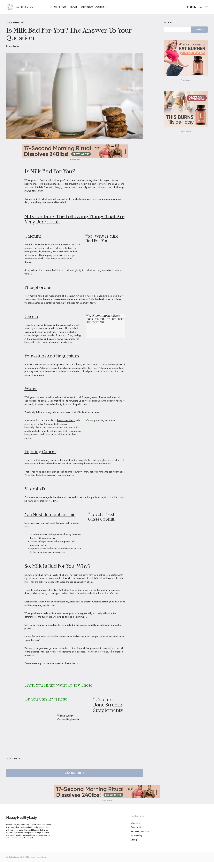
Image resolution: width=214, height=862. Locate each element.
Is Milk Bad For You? (15, 22)
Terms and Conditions (139, 831)
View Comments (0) (74, 773)
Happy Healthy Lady (21, 817)
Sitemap (134, 839)
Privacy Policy (136, 835)
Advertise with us (137, 827)
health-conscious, (66, 420)
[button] (191, 7)
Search (168, 23)
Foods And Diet (14, 758)
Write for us (135, 822)
